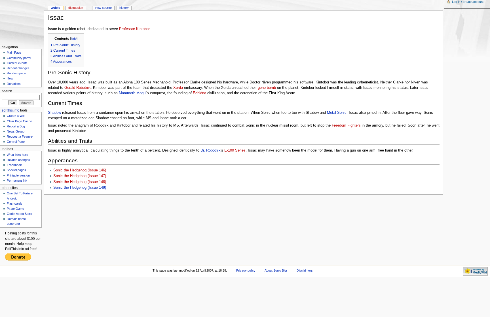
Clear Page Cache (19, 121)
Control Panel (16, 141)
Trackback (14, 165)
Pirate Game (15, 208)
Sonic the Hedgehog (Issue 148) (79, 182)
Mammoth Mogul (132, 93)
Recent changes (18, 68)
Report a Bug (16, 126)
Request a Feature (20, 136)
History (124, 7)
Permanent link (17, 180)
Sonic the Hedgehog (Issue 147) (79, 176)
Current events (17, 63)
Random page (16, 73)
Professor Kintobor (134, 29)
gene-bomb (267, 88)
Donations (14, 83)
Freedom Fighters (346, 125)
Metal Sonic (337, 113)
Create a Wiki (16, 115)
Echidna (199, 93)
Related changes (18, 159)
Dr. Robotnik (210, 150)
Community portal (19, 58)
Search (7, 91)
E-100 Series (235, 150)
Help (10, 78)
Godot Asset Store (19, 213)
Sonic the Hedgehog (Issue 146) (79, 170)
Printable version (18, 175)
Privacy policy (245, 270)
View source (103, 7)
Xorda (178, 88)
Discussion (75, 7)
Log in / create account (467, 1)
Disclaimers (305, 270)
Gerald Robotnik (77, 88)
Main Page (14, 52)
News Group (15, 131)
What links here (17, 154)
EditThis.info (10, 110)
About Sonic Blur (276, 270)
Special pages (16, 170)
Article (55, 7)
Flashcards (14, 203)
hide (74, 38)
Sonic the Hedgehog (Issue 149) (79, 188)
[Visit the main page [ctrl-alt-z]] (22, 22)
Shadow (54, 113)
